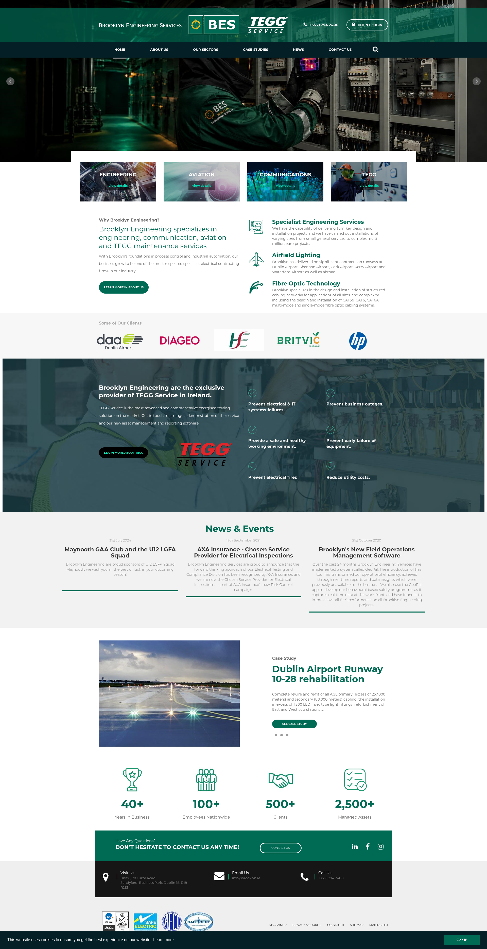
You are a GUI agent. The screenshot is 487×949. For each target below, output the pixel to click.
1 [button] (276, 739)
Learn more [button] (163, 940)
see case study (294, 724)
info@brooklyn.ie (246, 878)
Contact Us (340, 49)
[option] (124, 340)
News (298, 49)
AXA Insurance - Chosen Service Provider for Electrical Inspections (243, 553)
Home (119, 49)
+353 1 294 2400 (324, 25)
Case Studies (255, 49)
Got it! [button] (462, 940)
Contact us (280, 848)
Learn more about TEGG (123, 452)
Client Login (370, 25)
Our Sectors (205, 49)
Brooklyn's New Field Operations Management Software (367, 553)
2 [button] (282, 739)
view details (118, 186)
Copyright (335, 925)
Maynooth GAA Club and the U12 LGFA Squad (120, 553)
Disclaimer (278, 925)
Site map (356, 925)
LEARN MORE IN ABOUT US (124, 287)
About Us (159, 49)
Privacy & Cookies (306, 925)
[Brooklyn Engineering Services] (194, 24)
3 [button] (287, 739)
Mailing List (378, 925)
